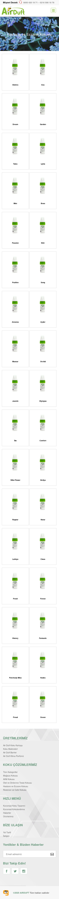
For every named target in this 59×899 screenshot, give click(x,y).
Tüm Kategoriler (10, 772)
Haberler (7, 812)
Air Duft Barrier (10, 752)
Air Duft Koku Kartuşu (13, 745)
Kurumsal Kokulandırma (14, 809)
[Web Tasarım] (6, 893)
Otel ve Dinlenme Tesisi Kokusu (17, 782)
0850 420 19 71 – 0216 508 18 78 (28, 2)
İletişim (6, 836)
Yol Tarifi (7, 832)
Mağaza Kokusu (10, 775)
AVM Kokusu (9, 779)
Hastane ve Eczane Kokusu (15, 786)
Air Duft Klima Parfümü (13, 756)
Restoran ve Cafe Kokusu (14, 789)
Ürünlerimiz (8, 816)
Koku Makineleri (10, 748)
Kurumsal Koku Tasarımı (14, 805)
